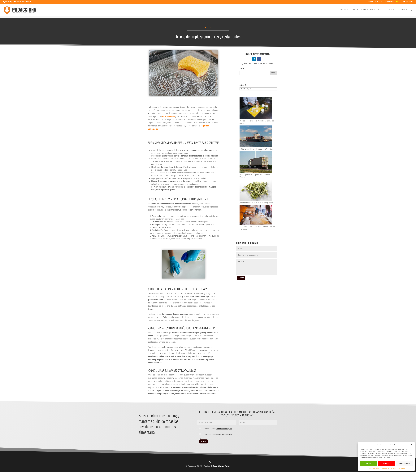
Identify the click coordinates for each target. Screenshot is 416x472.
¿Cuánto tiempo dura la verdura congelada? (256, 203)
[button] (412, 445)
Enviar (241, 278)
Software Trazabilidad (349, 10)
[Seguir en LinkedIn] (254, 59)
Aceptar (368, 463)
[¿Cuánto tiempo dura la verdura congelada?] (256, 190)
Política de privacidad (386, 468)
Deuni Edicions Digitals (221, 466)
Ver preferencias (404, 463)
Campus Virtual (389, 2)
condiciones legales (224, 429)
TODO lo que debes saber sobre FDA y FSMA (256, 149)
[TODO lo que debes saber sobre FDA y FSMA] (256, 136)
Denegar (386, 463)
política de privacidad (224, 434)
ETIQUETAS (370, 2)
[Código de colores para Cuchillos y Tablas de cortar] (256, 108)
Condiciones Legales (399, 468)
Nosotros (393, 10)
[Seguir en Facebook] (259, 59)
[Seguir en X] (210, 462)
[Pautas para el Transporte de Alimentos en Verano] (256, 162)
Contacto (403, 10)
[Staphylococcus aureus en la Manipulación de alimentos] (256, 215)
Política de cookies (373, 468)
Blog (385, 10)
